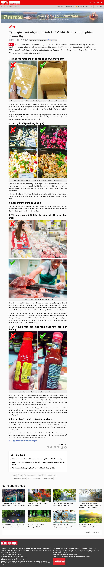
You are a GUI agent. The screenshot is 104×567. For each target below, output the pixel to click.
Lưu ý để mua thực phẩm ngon (46, 475)
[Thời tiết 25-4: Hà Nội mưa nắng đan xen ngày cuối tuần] (64, 517)
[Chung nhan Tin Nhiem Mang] (59, 561)
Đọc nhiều (61, 6)
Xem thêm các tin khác (92, 532)
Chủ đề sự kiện (70, 6)
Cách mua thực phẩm (34, 478)
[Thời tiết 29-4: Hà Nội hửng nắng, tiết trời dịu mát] (64, 496)
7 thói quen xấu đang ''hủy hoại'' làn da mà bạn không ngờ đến (33, 468)
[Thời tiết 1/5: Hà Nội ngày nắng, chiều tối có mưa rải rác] (13, 496)
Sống (12, 26)
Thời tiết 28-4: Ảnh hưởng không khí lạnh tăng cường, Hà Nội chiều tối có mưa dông (90, 505)
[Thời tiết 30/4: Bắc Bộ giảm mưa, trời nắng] (39, 496)
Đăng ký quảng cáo (89, 548)
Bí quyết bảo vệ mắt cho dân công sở (24, 441)
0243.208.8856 (64, 553)
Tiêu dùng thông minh (20, 478)
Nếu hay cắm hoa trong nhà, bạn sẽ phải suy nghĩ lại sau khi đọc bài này (37, 459)
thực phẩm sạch (48, 478)
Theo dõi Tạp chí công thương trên (38, 40)
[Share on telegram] (65, 447)
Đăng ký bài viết (74, 548)
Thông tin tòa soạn (83, 6)
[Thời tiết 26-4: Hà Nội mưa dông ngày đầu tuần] (39, 516)
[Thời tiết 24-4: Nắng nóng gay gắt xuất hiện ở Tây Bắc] (90, 517)
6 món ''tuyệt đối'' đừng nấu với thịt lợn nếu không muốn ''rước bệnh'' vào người (38, 463)
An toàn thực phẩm (30, 475)
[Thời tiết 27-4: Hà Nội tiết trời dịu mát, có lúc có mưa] (13, 517)
